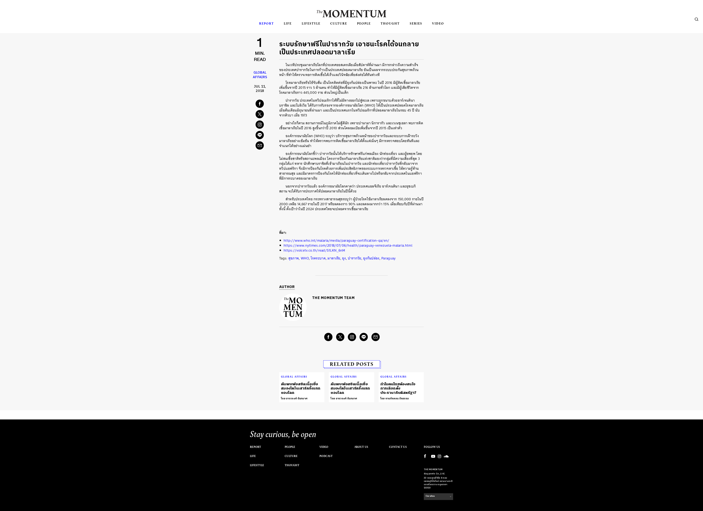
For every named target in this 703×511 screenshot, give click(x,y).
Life (288, 23)
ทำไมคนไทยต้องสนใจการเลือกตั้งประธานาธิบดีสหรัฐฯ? (398, 388)
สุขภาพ (293, 258)
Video (438, 23)
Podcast (326, 456)
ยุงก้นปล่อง (371, 258)
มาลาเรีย (334, 258)
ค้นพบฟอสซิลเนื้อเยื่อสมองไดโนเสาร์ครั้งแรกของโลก (300, 388)
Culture (338, 23)
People (364, 23)
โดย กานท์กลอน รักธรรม (394, 398)
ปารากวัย (354, 258)
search (696, 19)
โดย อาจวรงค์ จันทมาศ (294, 398)
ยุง (344, 258)
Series (416, 23)
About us (361, 447)
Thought (390, 23)
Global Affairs (260, 75)
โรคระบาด (318, 258)
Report (266, 23)
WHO (305, 258)
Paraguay (388, 258)
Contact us (398, 447)
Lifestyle (311, 23)
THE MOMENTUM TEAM (333, 298)
